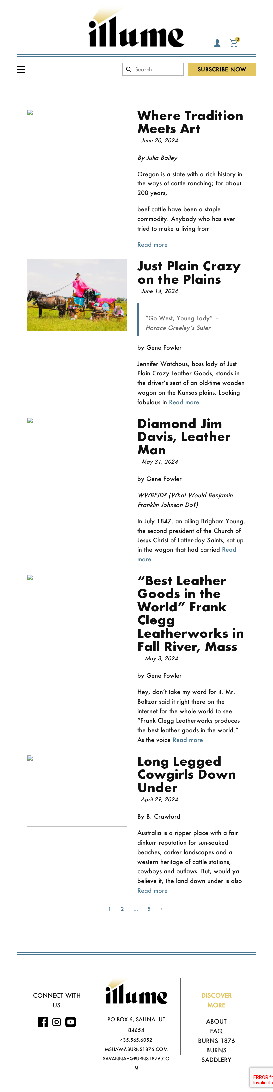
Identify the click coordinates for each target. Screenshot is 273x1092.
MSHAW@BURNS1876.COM (136, 1049)
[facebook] (42, 1022)
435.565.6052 (136, 1040)
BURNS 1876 (216, 1041)
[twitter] (70, 1022)
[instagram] (56, 1022)
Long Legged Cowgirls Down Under (186, 774)
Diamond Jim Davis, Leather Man (184, 436)
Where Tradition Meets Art (190, 122)
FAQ (216, 1031)
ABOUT (216, 1021)
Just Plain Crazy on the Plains (189, 272)
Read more (152, 244)
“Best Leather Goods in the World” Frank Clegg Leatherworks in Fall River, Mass (190, 613)
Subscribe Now (222, 69)
